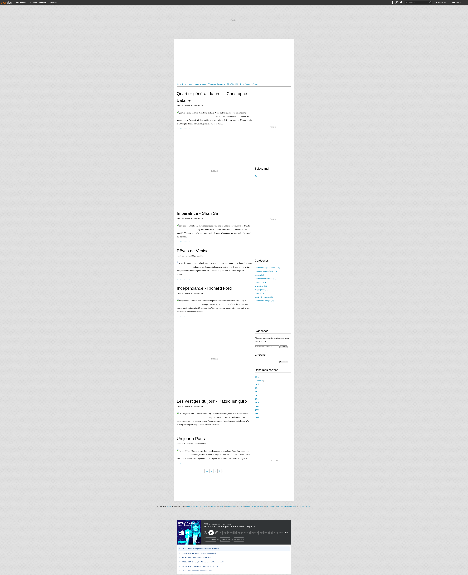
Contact (255, 84)
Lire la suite (183, 129)
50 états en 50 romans (216, 84)
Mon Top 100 (232, 84)
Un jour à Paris (191, 438)
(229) (267, 267)
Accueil (180, 84)
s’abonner (212, 539)
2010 (257, 402)
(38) (259, 293)
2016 (257, 377)
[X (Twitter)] (396, 2)
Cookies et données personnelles (286, 506)
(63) (265, 278)
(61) (261, 282)
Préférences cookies (304, 506)
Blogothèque (245, 84)
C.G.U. (241, 506)
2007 (257, 413)
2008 (257, 409)
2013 (257, 391)
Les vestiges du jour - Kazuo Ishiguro (212, 401)
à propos (240, 539)
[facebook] (392, 2)
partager (226, 539)
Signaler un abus (231, 506)
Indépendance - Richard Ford (204, 288)
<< (207, 471)
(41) (261, 289)
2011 (257, 399)
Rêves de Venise (193, 250)
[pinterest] (400, 2)
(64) (259, 275)
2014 (257, 388)
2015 (257, 384)
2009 (257, 406)
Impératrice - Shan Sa (197, 213)
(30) (264, 300)
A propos (188, 84)
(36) (264, 296)
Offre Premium (270, 506)
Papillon (169, 506)
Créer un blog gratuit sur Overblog (197, 506)
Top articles (213, 506)
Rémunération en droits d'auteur (254, 506)
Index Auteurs (200, 84)
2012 (257, 395)
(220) (266, 271)
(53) (261, 286)
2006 (257, 417)
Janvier (260, 380)
